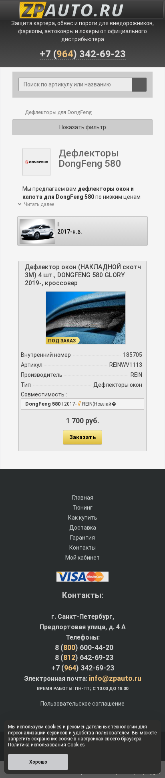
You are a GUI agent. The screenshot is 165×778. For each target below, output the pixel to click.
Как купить (82, 517)
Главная (82, 497)
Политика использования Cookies (46, 745)
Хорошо (38, 762)
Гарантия (82, 537)
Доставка (82, 527)
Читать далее (38, 204)
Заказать (82, 437)
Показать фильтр (82, 127)
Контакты (82, 547)
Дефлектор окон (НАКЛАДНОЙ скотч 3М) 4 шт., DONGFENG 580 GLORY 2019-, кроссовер (83, 275)
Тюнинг (82, 507)
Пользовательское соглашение (82, 703)
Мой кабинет (82, 557)
